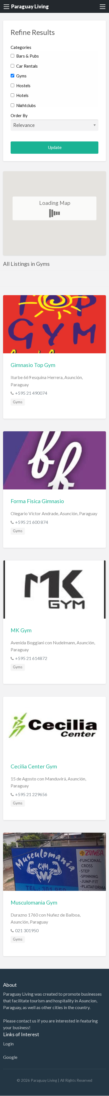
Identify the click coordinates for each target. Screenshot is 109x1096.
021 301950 (27, 930)
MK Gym (21, 630)
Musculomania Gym (34, 902)
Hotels (22, 95)
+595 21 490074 (31, 393)
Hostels (22, 85)
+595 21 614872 (31, 658)
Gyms (21, 75)
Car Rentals (26, 65)
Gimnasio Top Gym (33, 365)
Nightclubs (25, 105)
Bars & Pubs (27, 55)
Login (8, 1043)
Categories (21, 47)
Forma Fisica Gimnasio (37, 501)
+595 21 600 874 (31, 522)
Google (10, 1057)
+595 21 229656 (31, 794)
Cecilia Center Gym (34, 766)
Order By (19, 115)
